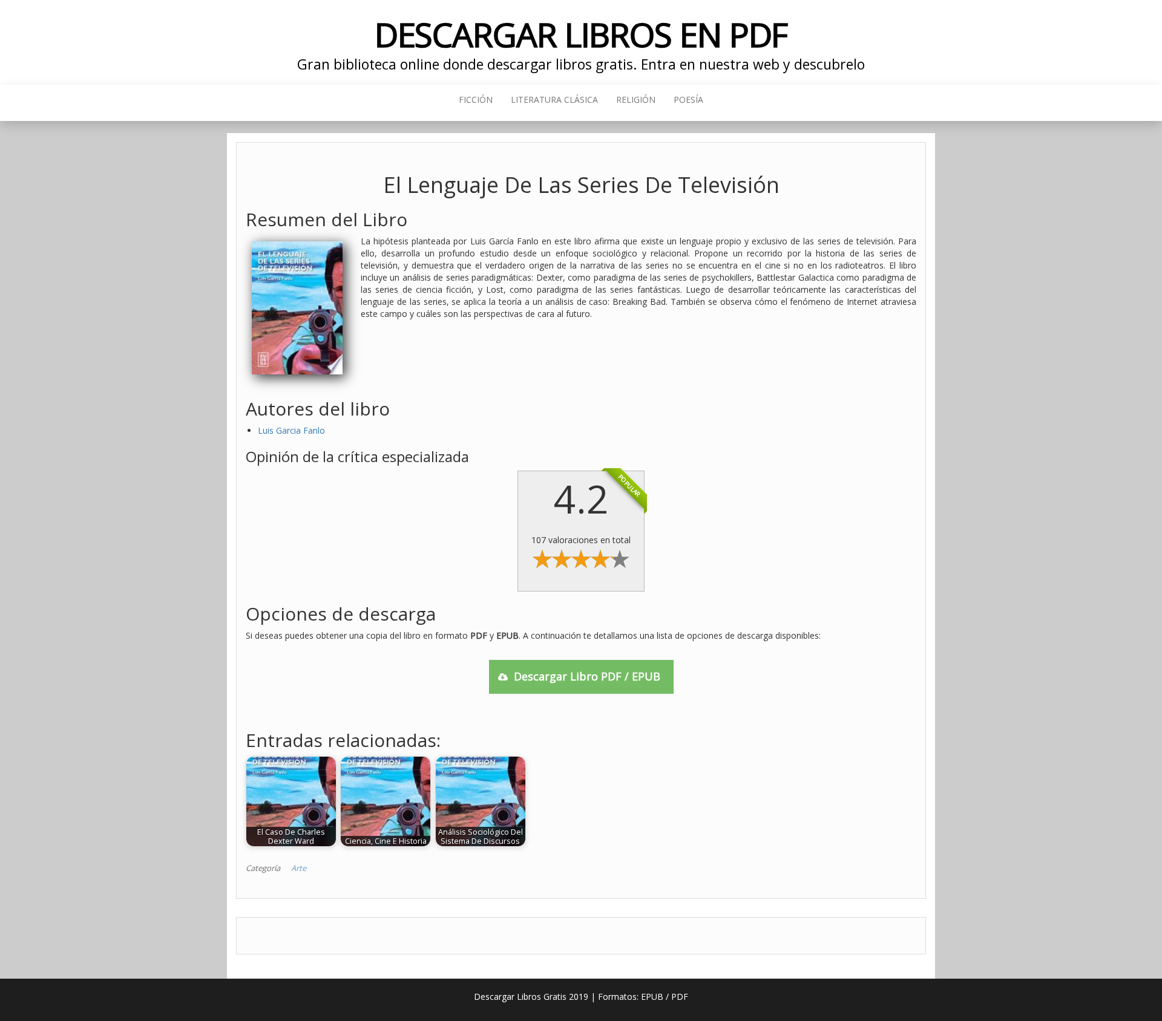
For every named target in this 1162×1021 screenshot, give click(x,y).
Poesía (688, 99)
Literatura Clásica (554, 99)
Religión (635, 99)
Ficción (476, 99)
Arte (298, 868)
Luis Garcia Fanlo (291, 430)
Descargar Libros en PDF (581, 34)
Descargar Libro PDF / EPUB (587, 676)
